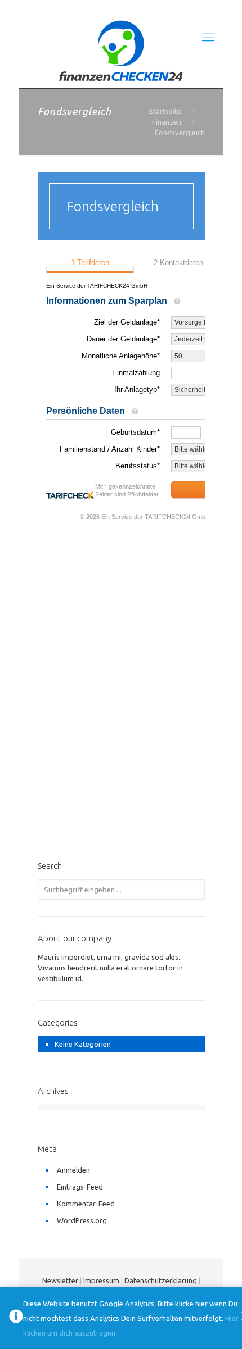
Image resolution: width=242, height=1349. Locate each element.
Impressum (101, 1280)
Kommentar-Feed (86, 1203)
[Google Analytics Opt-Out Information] (16, 1318)
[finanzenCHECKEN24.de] (121, 51)
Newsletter (60, 1280)
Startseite (165, 111)
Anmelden (73, 1170)
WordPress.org (82, 1220)
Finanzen (166, 122)
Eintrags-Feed (80, 1187)
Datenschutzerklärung (160, 1280)
